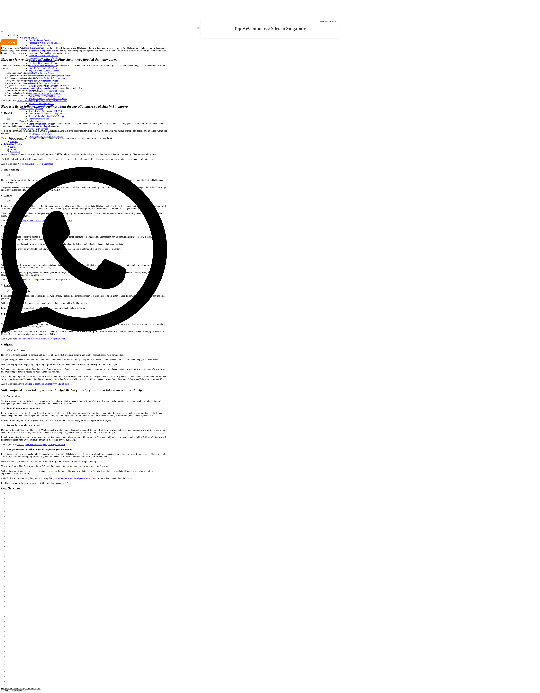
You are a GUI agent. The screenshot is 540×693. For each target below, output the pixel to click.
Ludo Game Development (40, 126)
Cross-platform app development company (47, 106)
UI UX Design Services (39, 45)
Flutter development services (41, 103)
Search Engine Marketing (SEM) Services (47, 113)
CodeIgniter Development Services (44, 58)
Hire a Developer (18, 139)
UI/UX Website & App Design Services (22, 637)
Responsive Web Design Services (20, 614)
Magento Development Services (43, 86)
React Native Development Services (45, 93)
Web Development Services (31, 48)
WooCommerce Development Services (22, 566)
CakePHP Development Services (43, 55)
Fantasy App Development (31, 121)
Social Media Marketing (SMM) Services (47, 116)
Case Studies (16, 144)
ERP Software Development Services (45, 131)
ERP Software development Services (21, 576)
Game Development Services (18, 579)
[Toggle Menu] (2, 31)
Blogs (12, 146)
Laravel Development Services (42, 53)
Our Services (10, 488)
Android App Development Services (45, 96)
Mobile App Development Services (35, 88)
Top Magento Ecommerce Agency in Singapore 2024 (41, 444)
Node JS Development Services (43, 68)
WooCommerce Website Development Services (50, 76)
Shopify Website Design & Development (47, 78)
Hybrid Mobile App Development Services (48, 98)
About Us (14, 149)
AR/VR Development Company (43, 101)
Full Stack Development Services (43, 63)
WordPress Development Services (44, 83)
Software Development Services (33, 129)
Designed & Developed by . (20, 688)
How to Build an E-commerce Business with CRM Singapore (44, 384)
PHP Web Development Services (43, 50)
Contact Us (15, 151)
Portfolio (14, 141)
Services (14, 35)
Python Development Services (42, 60)
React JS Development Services (43, 65)
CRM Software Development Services (46, 136)
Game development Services (41, 124)
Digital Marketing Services (31, 108)
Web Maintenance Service (40, 134)
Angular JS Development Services (44, 70)
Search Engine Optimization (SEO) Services (48, 111)
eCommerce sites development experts (75, 478)
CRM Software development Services (22, 574)
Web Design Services (28, 38)
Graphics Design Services (40, 40)
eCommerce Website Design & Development (24, 556)
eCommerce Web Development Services (37, 73)
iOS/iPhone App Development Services (46, 91)
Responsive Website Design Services (45, 43)
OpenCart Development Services (43, 81)
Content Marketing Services (41, 119)
